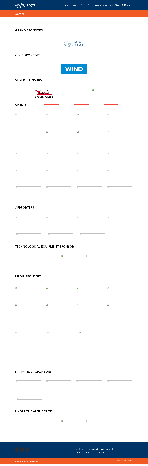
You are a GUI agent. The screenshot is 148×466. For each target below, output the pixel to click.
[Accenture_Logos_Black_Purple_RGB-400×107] (28, 114)
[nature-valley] (58, 381)
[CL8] (28, 131)
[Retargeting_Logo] (28, 187)
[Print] (92, 234)
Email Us (130, 461)
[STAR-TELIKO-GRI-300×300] (28, 332)
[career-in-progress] (89, 288)
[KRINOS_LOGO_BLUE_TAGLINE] (28, 381)
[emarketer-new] (89, 131)
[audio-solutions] (28, 217)
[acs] (43, 90)
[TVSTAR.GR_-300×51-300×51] (92, 332)
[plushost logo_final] (120, 170)
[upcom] (89, 187)
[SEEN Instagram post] (58, 187)
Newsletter (79, 449)
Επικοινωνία (101, 452)
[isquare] (59, 153)
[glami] (89, 217)
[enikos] (119, 288)
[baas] (58, 114)
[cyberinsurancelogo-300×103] (59, 304)
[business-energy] (58, 288)
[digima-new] (58, 217)
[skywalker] (120, 304)
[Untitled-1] (119, 153)
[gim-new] (28, 153)
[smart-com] (60, 234)
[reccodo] (28, 234)
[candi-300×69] (120, 114)
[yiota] (119, 187)
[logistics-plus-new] (28, 170)
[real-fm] (88, 304)
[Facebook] (17, 449)
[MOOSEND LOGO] (58, 170)
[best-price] (89, 114)
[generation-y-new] (119, 131)
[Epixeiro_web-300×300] (28, 304)
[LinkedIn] (27, 449)
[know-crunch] (74, 40)
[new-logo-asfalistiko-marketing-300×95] (28, 288)
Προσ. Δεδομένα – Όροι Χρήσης (99, 449)
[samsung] (104, 90)
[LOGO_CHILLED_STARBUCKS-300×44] (89, 381)
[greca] (74, 421)
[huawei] (74, 256)
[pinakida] (89, 170)
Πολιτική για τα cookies (83, 452)
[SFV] (119, 381)
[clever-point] (58, 131)
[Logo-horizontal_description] (89, 153)
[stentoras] (60, 332)
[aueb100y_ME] (119, 217)
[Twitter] (22, 449)
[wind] (74, 65)
